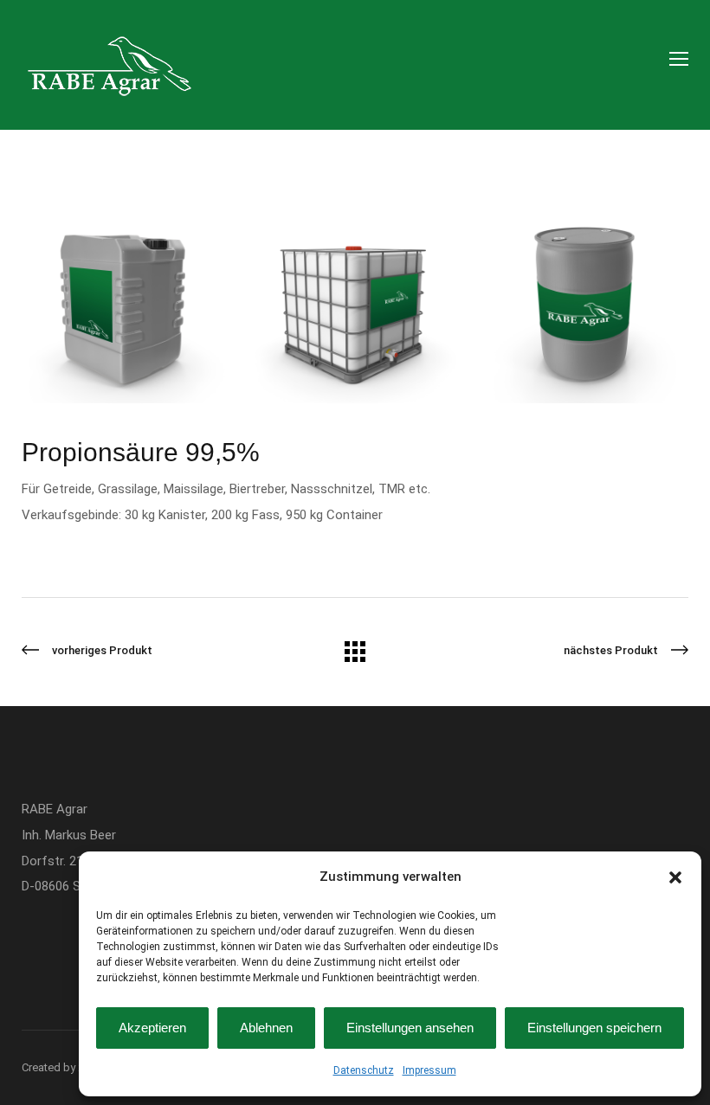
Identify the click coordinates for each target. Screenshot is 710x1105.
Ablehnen (266, 1027)
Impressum (429, 1070)
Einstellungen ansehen (410, 1027)
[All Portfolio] (355, 657)
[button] (675, 877)
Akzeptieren (152, 1027)
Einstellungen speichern (594, 1027)
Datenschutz (363, 1070)
